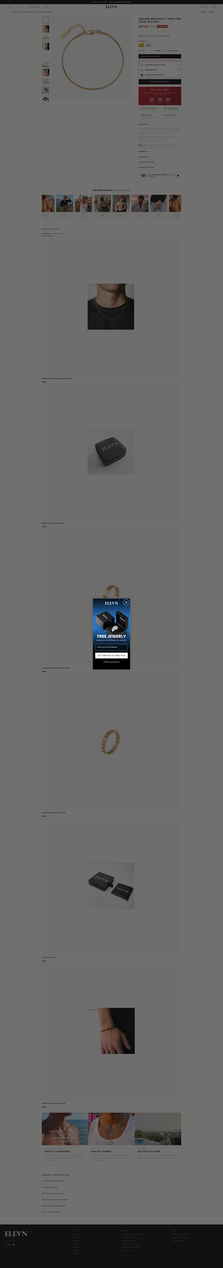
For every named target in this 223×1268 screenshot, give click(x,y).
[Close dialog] (126, 602)
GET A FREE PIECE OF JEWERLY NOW (111, 655)
